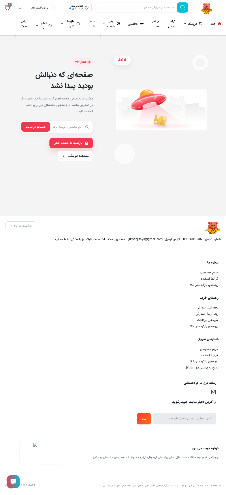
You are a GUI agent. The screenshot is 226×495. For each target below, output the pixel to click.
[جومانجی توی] (207, 8)
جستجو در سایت (35, 127)
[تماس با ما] (13, 481)
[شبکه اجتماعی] (213, 392)
